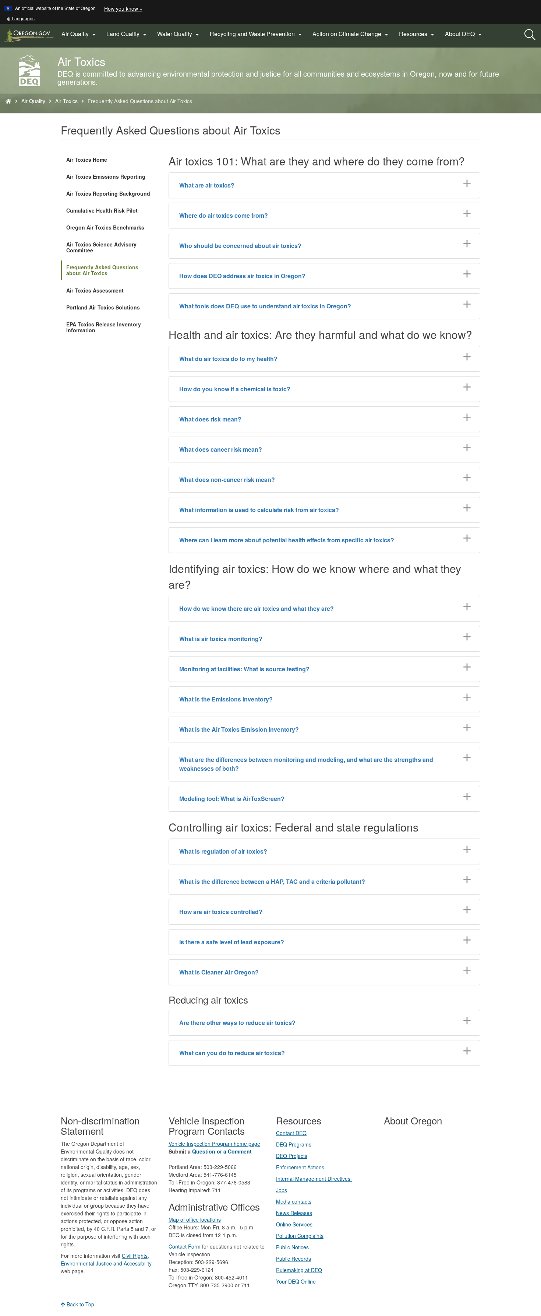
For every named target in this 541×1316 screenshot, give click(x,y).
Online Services (294, 1224)
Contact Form (185, 1246)
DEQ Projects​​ (291, 1155)
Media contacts (293, 1201)
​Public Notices (292, 1247)
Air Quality (33, 101)
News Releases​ (294, 1213)
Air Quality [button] (79, 33)
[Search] (530, 35)
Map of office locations (195, 1219)
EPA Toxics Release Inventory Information (103, 327)
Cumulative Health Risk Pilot (102, 210)
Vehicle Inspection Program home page (214, 1143)
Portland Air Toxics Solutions (103, 307)
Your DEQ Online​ (296, 1281)
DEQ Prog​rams (293, 1144)
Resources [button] (417, 33)
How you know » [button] (123, 8)
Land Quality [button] (127, 33)
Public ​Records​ (293, 1258)
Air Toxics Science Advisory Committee (101, 247)
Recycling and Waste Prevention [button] (257, 33)
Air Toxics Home (86, 159)
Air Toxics (66, 101)
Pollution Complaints (299, 1235)
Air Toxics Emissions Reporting (105, 176)
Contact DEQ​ (291, 1133)
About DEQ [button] (464, 33)
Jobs (281, 1190)
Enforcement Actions (300, 1167)
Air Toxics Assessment (95, 290)
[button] (21, 18)
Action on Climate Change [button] (351, 33)
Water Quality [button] (179, 33)
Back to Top (79, 1304)
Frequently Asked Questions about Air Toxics (102, 270)
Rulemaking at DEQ (299, 1270)
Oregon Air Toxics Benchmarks (105, 227)
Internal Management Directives (314, 1178)
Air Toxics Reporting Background (108, 193)
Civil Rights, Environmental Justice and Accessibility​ (106, 1259)
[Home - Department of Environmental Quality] (8, 101)
